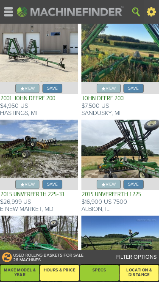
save (52, 88)
